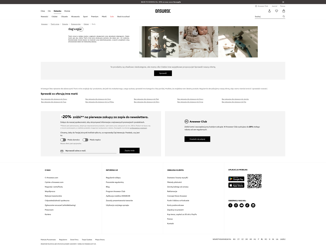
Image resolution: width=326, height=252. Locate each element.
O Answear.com (51, 177)
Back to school (123, 16)
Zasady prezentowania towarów (119, 200)
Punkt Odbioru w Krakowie (178, 200)
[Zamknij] (283, 2)
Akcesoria (75, 16)
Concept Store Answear (177, 196)
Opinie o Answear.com (54, 182)
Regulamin (63, 240)
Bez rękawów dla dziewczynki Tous (53, 102)
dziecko (57, 11)
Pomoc (170, 219)
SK (273, 239)
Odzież (54, 16)
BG (234, 239)
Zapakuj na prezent (175, 210)
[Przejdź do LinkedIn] (253, 205)
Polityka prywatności (48, 240)
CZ (242, 239)
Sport (85, 16)
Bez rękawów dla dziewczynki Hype (190, 102)
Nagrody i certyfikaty (54, 187)
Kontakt (170, 223)
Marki (104, 16)
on (49, 11)
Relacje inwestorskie (53, 196)
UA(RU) (282, 239)
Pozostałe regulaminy (115, 182)
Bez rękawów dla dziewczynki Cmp (98, 99)
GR (246, 239)
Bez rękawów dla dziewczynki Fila (234, 102)
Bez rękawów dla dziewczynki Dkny (146, 102)
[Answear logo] (163, 11)
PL (262, 239)
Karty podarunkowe (175, 205)
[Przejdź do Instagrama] (236, 205)
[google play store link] (236, 178)
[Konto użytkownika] (269, 10)
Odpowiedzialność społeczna (57, 200)
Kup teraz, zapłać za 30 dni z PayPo (182, 214)
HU (255, 239)
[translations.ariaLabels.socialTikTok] (247, 205)
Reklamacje (172, 191)
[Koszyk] (283, 10)
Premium (94, 16)
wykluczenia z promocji (138, 128)
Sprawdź (163, 73)
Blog (108, 187)
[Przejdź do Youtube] (242, 205)
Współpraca (50, 191)
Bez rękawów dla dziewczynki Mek (146, 99)
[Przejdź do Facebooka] (230, 205)
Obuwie (64, 16)
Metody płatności (174, 182)
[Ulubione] (276, 10)
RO (266, 239)
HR (251, 239)
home (67, 11)
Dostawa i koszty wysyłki (177, 177)
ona (43, 11)
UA (277, 239)
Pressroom (49, 210)
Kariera (48, 214)
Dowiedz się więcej (197, 139)
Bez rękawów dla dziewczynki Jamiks (235, 99)
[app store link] (236, 184)
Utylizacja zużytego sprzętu (117, 205)
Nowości (44, 16)
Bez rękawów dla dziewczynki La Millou (99, 102)
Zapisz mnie (129, 150)
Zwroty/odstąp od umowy (177, 187)
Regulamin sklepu (113, 177)
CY (238, 239)
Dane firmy (74, 240)
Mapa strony (100, 240)
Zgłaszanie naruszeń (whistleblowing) (60, 205)
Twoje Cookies (87, 240)
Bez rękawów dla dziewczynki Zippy (54, 99)
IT (258, 239)
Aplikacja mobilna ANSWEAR (118, 196)
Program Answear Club (115, 191)
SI (269, 239)
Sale (112, 16)
